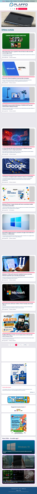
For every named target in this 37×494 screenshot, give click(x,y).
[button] (22, 9)
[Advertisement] (18, 119)
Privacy (17, 490)
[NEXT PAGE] (28, 345)
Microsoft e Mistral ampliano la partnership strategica (15, 78)
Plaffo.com (24, 488)
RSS (20, 490)
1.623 (25, 344)
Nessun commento (13, 57)
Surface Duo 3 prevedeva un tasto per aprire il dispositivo (17, 25)
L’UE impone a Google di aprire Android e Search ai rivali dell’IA (17, 176)
